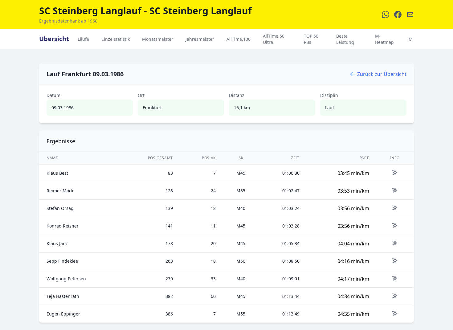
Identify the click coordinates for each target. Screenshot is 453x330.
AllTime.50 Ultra (273, 39)
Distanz (236, 95)
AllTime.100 (238, 39)
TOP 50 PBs (311, 39)
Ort (141, 95)
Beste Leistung (345, 39)
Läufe (83, 39)
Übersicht (54, 39)
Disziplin (329, 95)
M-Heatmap (384, 39)
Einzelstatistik (115, 39)
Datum (53, 95)
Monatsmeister (157, 39)
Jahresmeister (200, 39)
